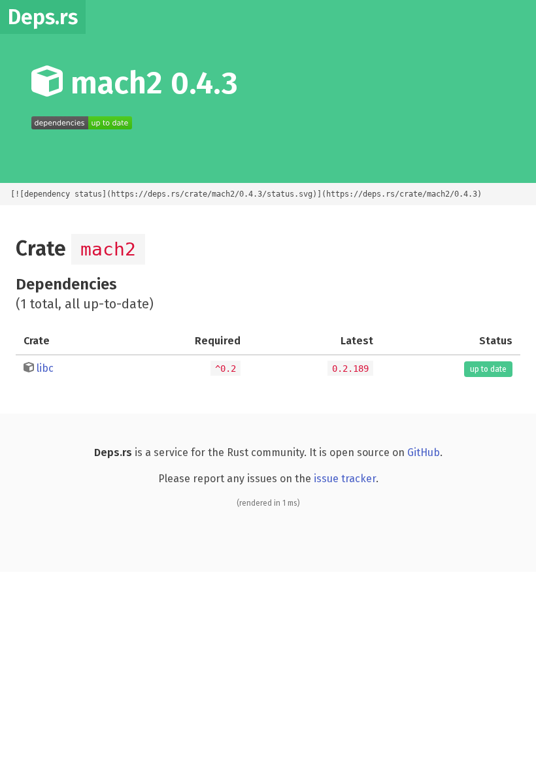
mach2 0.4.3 (150, 83)
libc (45, 368)
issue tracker (345, 478)
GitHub (423, 452)
